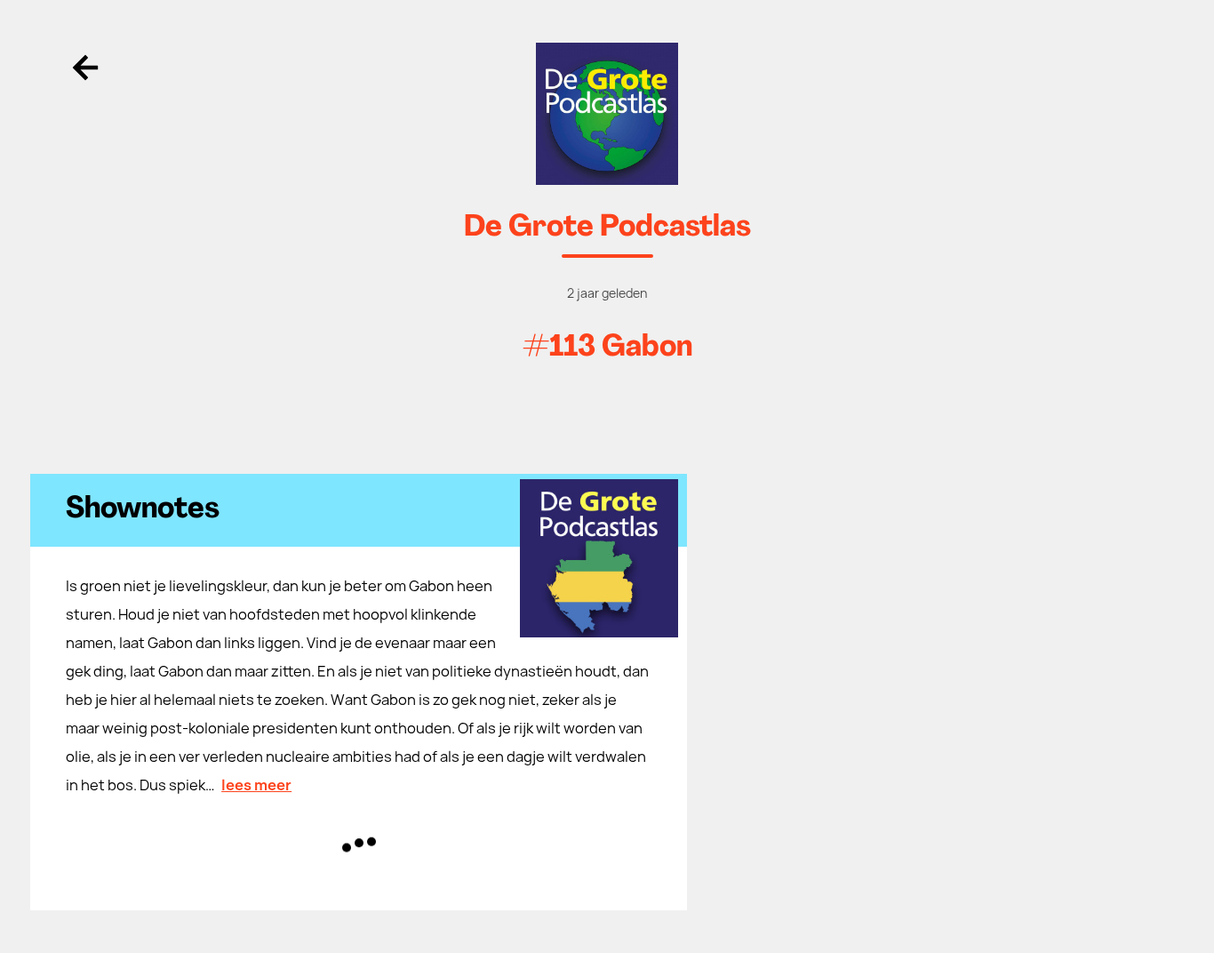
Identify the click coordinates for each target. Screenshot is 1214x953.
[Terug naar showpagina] (607, 114)
